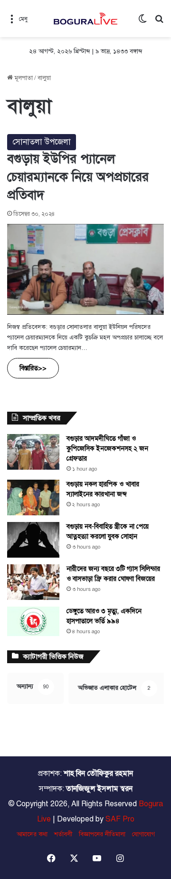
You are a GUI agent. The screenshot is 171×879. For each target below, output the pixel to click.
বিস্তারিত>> (33, 368)
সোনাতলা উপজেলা (41, 142)
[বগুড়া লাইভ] (86, 18)
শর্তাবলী (63, 834)
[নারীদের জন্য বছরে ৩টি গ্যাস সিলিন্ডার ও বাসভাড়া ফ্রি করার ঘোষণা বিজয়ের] (33, 582)
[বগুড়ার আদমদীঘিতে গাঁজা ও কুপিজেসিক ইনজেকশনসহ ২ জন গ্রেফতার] (33, 452)
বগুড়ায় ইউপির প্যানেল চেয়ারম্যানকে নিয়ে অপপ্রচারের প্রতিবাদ (78, 177)
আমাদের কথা (32, 834)
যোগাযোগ (143, 834)
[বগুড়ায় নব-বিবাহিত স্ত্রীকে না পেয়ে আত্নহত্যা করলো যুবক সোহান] (33, 540)
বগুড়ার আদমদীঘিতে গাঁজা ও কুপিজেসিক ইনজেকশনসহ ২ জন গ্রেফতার (107, 449)
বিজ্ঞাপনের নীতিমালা (102, 834)
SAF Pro (119, 819)
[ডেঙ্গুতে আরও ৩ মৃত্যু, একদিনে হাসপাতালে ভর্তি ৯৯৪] (33, 621)
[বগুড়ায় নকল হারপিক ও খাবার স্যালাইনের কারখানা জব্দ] (33, 497)
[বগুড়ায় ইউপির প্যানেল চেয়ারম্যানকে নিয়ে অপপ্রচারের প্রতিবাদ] (85, 269)
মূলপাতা (23, 78)
